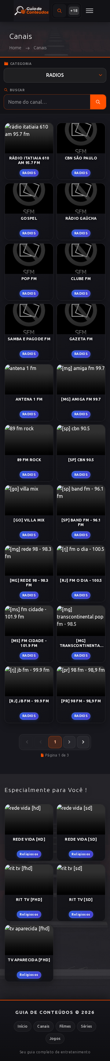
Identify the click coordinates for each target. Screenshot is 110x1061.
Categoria (21, 63)
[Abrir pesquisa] (59, 10)
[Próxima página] (69, 742)
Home (15, 47)
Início (23, 1026)
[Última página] (83, 742)
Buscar (17, 90)
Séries (86, 1026)
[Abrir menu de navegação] (89, 10)
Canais (43, 1026)
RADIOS (29, 173)
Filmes (65, 1026)
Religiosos (29, 854)
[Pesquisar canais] (98, 102)
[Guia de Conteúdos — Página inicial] (31, 10)
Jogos (55, 1038)
